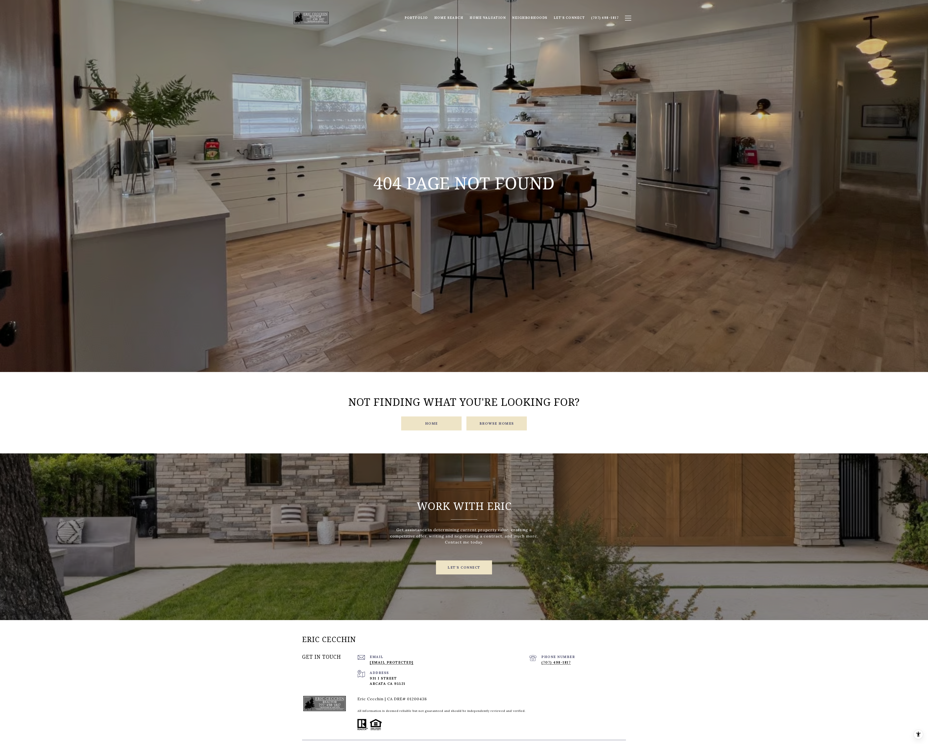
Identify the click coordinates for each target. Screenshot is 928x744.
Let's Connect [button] (464, 567)
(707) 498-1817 (556, 662)
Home (431, 423)
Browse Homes (496, 423)
